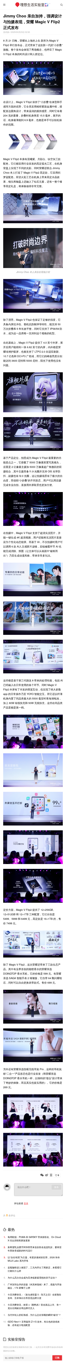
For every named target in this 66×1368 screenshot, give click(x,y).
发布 (56, 1187)
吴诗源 (6, 32)
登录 (26, 1203)
